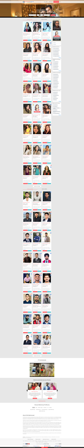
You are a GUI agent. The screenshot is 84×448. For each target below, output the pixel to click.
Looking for (30, 13)
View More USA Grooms (37, 355)
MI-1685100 (28, 53)
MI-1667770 (37, 176)
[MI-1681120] (37, 340)
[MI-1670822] (37, 129)
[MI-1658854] (47, 196)
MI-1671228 (28, 135)
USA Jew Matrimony (55, 87)
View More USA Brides (37, 186)
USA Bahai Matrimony (55, 86)
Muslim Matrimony (51, 409)
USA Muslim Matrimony (55, 77)
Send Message (25, 40)
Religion (45, 13)
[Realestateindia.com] (37, 446)
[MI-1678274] (37, 88)
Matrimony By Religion (30, 439)
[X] (26, 443)
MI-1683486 (47, 325)
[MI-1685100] (27, 47)
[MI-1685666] (47, 27)
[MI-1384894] (27, 299)
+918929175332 (46, 443)
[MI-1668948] (27, 150)
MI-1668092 (28, 176)
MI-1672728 (28, 202)
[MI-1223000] (27, 319)
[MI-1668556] (37, 196)
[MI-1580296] (37, 237)
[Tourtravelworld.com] (47, 446)
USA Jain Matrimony (55, 80)
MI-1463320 (37, 284)
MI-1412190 (47, 284)
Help (60, 1)
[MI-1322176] (47, 299)
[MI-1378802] (37, 299)
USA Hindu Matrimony (55, 74)
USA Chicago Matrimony (55, 51)
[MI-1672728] (27, 196)
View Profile (29, 40)
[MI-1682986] (27, 340)
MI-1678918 (28, 94)
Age (37, 13)
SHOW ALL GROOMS (44, 19)
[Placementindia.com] (26, 446)
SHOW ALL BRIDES (29, 19)
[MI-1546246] (27, 258)
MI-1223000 (28, 325)
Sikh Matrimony (38, 409)
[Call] (31, 22)
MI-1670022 (47, 135)
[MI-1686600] (27, 27)
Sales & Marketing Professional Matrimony (56, 111)
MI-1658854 (47, 202)
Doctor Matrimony (55, 106)
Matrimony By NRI (54, 439)
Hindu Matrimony (32, 409)
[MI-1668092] (27, 170)
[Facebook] (25, 443)
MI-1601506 (28, 243)
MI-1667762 (47, 176)
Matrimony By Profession (46, 439)
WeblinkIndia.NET (59, 447)
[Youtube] (28, 443)
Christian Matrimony (44, 409)
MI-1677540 (47, 94)
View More (60, 57)
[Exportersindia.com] (58, 446)
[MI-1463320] (37, 278)
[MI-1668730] (37, 150)
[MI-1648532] (27, 217)
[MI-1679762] (47, 340)
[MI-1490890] (47, 258)
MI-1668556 (37, 202)
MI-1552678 (47, 243)
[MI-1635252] (47, 217)
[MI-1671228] (27, 129)
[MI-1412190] (47, 278)
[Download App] (59, 443)
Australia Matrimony (55, 92)
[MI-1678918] (27, 88)
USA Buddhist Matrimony (56, 83)
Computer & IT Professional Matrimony (56, 108)
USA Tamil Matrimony (55, 63)
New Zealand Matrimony (55, 95)
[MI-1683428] (47, 47)
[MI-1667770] (37, 170)
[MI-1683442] (37, 47)
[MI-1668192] (47, 150)
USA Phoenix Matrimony (55, 54)
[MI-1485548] (27, 278)
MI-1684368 (37, 325)
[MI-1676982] (27, 109)
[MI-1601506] (27, 237)
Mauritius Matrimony (55, 98)
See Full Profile (28, 59)
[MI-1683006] (27, 68)
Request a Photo (37, 111)
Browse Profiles (45, 1)
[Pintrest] (29, 443)
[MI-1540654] (37, 258)
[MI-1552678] (47, 237)
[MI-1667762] (47, 170)
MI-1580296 (37, 243)
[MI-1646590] (37, 217)
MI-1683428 (47, 53)
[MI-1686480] (37, 27)
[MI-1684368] (37, 319)
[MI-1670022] (47, 129)
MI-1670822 (37, 135)
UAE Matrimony (55, 99)
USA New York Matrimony (56, 48)
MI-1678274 (37, 94)
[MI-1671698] (47, 109)
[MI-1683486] (47, 319)
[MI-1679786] (37, 68)
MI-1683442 (37, 53)
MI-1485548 (28, 284)
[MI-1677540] (47, 88)
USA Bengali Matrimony (55, 66)
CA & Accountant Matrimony (56, 113)
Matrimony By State (38, 439)
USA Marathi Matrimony (55, 69)
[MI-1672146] (37, 109)
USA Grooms (54, 44)
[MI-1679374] (47, 68)
